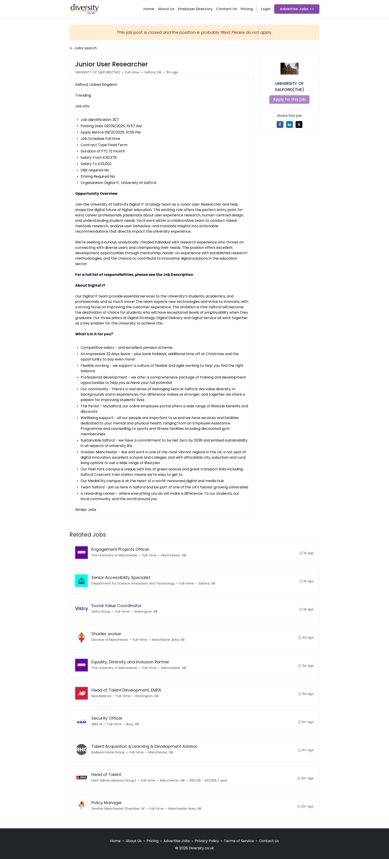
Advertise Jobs (176, 840)
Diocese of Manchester (109, 639)
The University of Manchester (114, 555)
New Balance (101, 696)
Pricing (247, 8)
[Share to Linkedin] (289, 124)
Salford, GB (152, 72)
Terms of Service (239, 840)
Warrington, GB (146, 611)
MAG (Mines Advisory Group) (113, 780)
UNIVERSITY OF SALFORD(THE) (97, 72)
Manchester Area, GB (168, 639)
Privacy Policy (207, 840)
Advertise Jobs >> (297, 8)
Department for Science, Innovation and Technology (133, 583)
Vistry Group (101, 611)
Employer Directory (195, 8)
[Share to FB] (280, 124)
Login (266, 8)
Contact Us (226, 8)
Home (148, 8)
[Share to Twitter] (299, 124)
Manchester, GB (173, 555)
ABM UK (97, 724)
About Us (166, 8)
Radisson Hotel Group (108, 752)
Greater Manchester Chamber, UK (118, 808)
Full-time (132, 72)
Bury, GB (132, 724)
